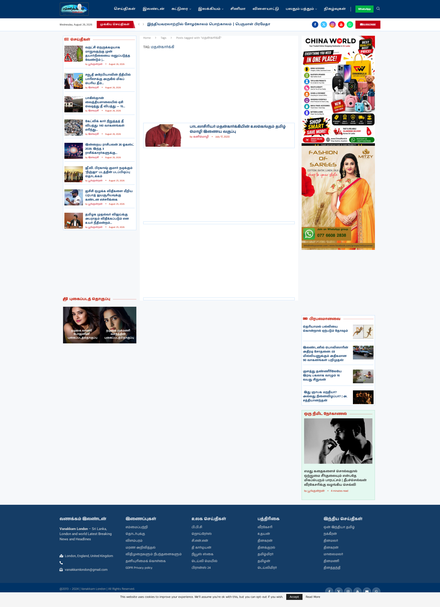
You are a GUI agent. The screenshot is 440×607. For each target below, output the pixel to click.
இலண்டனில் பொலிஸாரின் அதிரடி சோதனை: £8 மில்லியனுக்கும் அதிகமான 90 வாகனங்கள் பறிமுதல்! (325, 353)
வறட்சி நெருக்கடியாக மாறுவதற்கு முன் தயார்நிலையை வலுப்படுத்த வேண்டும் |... (107, 53)
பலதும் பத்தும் (300, 9)
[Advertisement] (99, 263)
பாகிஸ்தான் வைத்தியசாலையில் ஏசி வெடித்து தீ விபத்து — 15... (105, 102)
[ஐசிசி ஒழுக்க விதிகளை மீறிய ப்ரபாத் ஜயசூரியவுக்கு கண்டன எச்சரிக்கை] (73, 197)
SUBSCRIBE (369, 25)
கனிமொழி (201, 137)
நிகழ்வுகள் (335, 9)
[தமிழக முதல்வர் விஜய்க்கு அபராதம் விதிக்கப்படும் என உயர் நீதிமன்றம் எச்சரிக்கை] (73, 221)
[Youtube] (341, 24)
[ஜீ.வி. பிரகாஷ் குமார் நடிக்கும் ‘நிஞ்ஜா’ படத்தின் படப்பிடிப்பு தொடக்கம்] (73, 174)
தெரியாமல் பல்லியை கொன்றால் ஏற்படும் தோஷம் (325, 329)
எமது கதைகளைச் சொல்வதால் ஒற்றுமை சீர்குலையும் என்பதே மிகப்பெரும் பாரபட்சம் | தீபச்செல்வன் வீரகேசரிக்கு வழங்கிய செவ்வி (335, 478)
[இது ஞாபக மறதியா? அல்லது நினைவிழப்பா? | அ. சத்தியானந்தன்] (363, 397)
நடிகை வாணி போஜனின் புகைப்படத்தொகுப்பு (82, 334)
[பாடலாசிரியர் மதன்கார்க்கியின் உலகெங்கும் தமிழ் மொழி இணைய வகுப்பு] (166, 135)
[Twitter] (324, 24)
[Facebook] (315, 24)
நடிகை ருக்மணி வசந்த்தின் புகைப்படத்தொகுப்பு (119, 334)
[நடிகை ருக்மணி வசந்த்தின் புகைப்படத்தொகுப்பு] (118, 325)
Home (147, 38)
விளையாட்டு (266, 9)
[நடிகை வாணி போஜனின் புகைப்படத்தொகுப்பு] (81, 325)
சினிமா (238, 9)
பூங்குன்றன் (95, 64)
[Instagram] (332, 24)
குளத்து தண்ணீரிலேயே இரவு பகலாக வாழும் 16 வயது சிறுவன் (322, 375)
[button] (139, 24)
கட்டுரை (179, 9)
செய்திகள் (125, 9)
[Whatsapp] (350, 24)
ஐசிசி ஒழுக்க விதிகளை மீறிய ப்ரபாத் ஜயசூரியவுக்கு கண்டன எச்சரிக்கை (109, 195)
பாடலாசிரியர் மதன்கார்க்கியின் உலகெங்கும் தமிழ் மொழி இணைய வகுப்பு (238, 129)
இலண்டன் (154, 9)
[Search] (378, 9)
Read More (313, 597)
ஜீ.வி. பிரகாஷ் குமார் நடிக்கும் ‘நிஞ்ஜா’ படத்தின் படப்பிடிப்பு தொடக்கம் (108, 172)
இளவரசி (93, 87)
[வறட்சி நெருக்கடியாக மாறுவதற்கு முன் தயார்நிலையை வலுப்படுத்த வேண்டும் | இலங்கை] (73, 54)
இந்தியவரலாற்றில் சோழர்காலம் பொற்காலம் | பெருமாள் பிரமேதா (208, 24)
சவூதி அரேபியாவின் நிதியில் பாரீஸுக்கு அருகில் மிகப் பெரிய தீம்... (108, 79)
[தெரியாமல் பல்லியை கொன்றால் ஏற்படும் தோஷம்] (363, 332)
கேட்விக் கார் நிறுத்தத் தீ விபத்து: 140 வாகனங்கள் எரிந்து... (104, 125)
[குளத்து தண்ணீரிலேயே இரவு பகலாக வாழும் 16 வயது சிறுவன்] (363, 376)
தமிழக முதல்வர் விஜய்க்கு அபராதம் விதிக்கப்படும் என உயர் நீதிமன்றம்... (107, 218)
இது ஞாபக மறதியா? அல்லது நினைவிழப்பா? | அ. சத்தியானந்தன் (325, 396)
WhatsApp (364, 9)
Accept (294, 597)
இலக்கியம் (209, 9)
